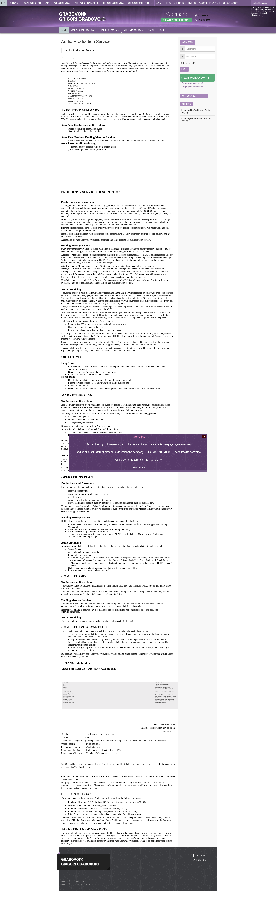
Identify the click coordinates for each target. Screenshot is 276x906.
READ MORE (139, 467)
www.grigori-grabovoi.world (177, 444)
